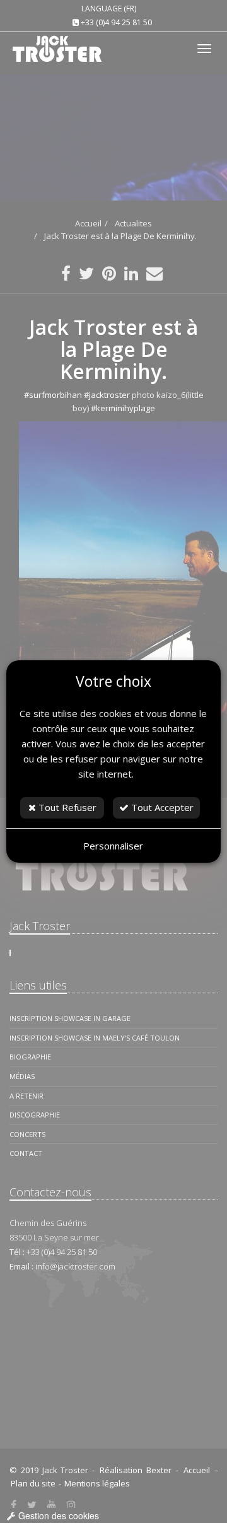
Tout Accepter (161, 807)
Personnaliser (113, 845)
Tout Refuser (66, 807)
